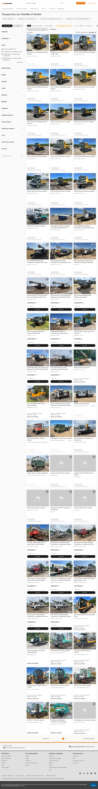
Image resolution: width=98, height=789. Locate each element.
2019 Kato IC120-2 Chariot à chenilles (60, 650)
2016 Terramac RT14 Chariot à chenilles (84, 191)
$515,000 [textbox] (54, 303)
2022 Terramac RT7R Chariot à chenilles (84, 87)
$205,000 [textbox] (54, 375)
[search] (22, 156)
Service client (75, 756)
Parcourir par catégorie (7, 8)
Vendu (18, 25)
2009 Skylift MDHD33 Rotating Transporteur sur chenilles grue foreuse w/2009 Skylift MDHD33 (61, 262)
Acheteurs (27, 756)
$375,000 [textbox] (31, 375)
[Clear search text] (61, 3)
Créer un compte (91, 3)
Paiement (27, 765)
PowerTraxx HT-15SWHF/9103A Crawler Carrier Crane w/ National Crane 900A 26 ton (61, 580)
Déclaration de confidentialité (7, 775)
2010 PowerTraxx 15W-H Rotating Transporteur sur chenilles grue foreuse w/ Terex (37, 616)
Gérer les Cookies (83, 784)
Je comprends (93, 785)
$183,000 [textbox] (31, 622)
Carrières (3, 763)
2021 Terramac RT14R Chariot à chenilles (84, 52)
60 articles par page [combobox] (88, 738)
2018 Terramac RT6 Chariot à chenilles (37, 191)
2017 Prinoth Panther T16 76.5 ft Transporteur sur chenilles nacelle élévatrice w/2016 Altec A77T (59, 369)
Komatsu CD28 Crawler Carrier (82, 367)
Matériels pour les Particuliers (55, 758)
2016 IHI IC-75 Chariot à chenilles (82, 685)
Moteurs (50, 765)
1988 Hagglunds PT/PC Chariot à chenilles (61, 438)
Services (43, 8)
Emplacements (60, 8)
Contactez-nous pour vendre (78, 760)
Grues (50, 769)
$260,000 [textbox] (78, 303)
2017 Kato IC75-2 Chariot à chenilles (60, 685)
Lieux (74, 758)
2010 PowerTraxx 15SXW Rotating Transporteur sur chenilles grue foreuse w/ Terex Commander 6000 (61, 616)
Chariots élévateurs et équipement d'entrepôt (58, 767)
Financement (52, 8)
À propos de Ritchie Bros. (7, 756)
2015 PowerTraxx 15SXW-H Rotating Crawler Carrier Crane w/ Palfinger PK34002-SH (36, 580)
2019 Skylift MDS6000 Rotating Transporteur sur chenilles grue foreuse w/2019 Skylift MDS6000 (84, 227)
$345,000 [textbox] (54, 339)
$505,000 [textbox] (31, 303)
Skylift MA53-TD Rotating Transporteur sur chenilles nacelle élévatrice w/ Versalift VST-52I (60, 227)
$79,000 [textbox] (77, 339)
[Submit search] (63, 3)
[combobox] (84, 26)
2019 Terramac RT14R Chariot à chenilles (84, 156)
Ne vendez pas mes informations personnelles (35, 775)
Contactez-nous (90, 746)
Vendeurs (27, 758)
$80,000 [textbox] (54, 586)
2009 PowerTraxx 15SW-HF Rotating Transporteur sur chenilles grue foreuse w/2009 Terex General (61, 544)
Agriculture (51, 763)
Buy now (38, 309)
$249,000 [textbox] (78, 550)
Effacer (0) (20, 62)
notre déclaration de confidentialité (11, 785)
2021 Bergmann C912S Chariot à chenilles (84, 720)
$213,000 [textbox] (78, 586)
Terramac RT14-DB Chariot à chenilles (60, 473)
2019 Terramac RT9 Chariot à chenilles (60, 121)
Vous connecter (80, 3)
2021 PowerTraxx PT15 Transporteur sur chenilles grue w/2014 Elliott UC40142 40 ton (61, 297)
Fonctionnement (34, 8)
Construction (51, 756)
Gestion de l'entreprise (6, 758)
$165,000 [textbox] (54, 550)
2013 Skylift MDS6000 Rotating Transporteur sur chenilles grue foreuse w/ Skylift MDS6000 (37, 262)
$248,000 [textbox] (31, 586)
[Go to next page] (68, 739)
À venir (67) (7, 25)
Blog (2, 765)
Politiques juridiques (19, 775)
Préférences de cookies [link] (51, 775)
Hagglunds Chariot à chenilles (81, 403)
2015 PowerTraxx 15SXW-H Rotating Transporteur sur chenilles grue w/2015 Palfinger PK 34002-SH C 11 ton (84, 544)
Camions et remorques (53, 760)
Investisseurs (4, 760)
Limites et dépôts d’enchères (31, 763)
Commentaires (76, 763)
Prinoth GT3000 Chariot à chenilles (83, 507)
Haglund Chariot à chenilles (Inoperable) (37, 473)
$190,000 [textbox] (31, 550)
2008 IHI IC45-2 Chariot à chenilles (36, 226)
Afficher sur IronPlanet (79, 382)
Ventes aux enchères (21, 8)
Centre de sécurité (5, 767)
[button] (9, 18)
